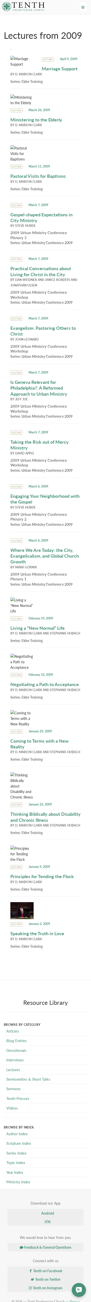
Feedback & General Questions (47, 1247)
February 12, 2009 (41, 675)
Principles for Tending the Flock (42, 876)
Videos (12, 1107)
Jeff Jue (21, 399)
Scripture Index (18, 1143)
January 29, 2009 (40, 731)
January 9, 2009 (39, 867)
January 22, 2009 (40, 804)
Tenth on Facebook (47, 1270)
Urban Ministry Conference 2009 (47, 242)
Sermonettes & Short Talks (28, 1079)
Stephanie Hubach (65, 633)
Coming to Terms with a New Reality (39, 744)
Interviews (15, 1059)
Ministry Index (18, 1181)
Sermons (13, 1088)
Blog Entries (16, 1040)
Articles (12, 1031)
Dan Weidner (26, 280)
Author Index (17, 1133)
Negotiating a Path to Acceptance (44, 684)
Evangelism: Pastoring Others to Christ (43, 331)
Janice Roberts (57, 280)
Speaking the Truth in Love (37, 933)
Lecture (48, 59)
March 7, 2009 (38, 205)
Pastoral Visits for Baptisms (38, 176)
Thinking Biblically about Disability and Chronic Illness (45, 817)
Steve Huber (25, 226)
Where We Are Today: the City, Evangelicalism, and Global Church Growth (44, 556)
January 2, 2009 (39, 924)
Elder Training (32, 81)
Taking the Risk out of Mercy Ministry (39, 445)
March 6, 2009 (38, 486)
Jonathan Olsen (23, 285)
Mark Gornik (26, 567)
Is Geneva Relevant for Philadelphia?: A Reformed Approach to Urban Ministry (38, 388)
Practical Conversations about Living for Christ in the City (40, 271)
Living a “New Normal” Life (37, 628)
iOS (47, 1221)
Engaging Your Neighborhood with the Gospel (45, 499)
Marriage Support (60, 68)
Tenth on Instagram (47, 1287)
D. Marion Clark (28, 74)
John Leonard (27, 339)
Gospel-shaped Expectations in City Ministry (41, 217)
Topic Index (15, 1162)
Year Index (14, 1172)
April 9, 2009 (68, 59)
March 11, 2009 (39, 166)
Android (47, 1213)
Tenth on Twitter (47, 1279)
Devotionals (16, 1050)
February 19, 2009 (41, 618)
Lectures (13, 1069)
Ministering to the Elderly (36, 119)
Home (12, 19)
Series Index (16, 1153)
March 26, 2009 (39, 110)
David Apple (24, 453)
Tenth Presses (17, 1098)
